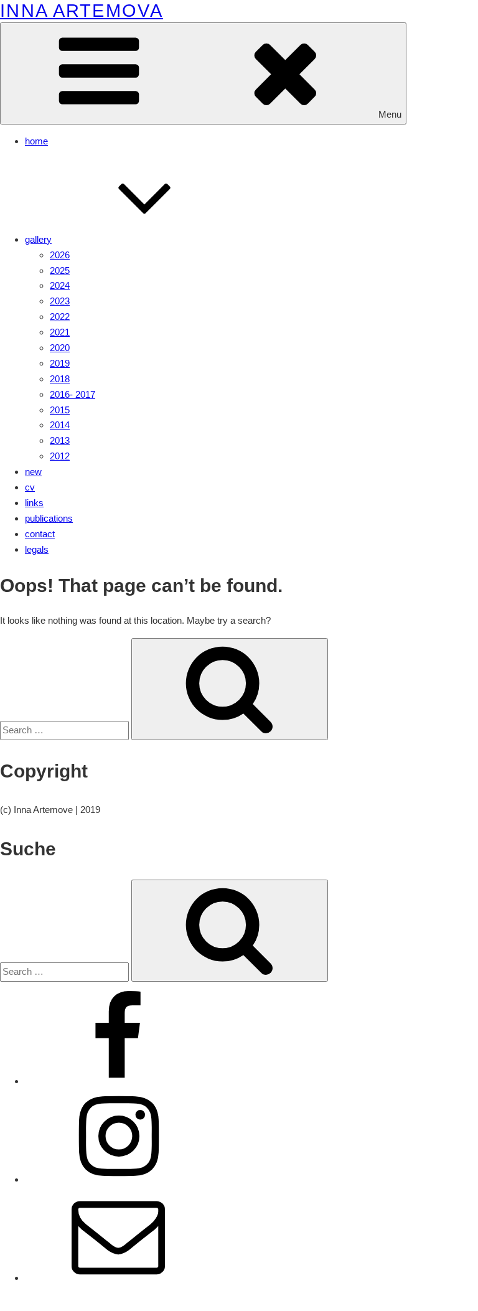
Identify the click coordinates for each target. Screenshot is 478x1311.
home (36, 141)
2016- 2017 (72, 394)
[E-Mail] (118, 1277)
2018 (60, 379)
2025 (60, 270)
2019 (60, 363)
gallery (38, 239)
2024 (60, 285)
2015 (60, 410)
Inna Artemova (81, 11)
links (34, 502)
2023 (60, 301)
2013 (60, 440)
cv (30, 487)
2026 (60, 255)
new (33, 471)
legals (37, 549)
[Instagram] (118, 1179)
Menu (389, 114)
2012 (60, 456)
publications (49, 518)
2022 (60, 316)
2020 (60, 347)
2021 (60, 332)
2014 (60, 425)
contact (40, 534)
